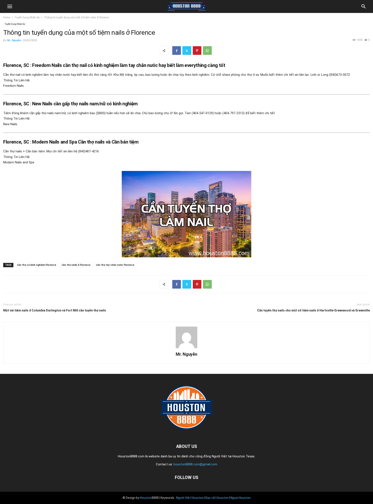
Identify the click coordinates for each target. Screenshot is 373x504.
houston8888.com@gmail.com (195, 464)
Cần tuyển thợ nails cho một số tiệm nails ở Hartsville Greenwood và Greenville (313, 310)
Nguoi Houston (240, 497)
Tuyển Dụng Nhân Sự (27, 17)
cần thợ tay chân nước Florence (115, 265)
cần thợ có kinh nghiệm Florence (36, 265)
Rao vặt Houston (216, 497)
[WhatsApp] (207, 50)
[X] (186, 50)
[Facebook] (176, 50)
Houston (146, 497)
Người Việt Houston (189, 497)
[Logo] (186, 433)
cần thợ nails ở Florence (76, 265)
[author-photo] (186, 348)
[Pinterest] (197, 50)
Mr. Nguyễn (14, 40)
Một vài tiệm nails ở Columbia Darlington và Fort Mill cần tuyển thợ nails (54, 310)
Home (6, 17)
